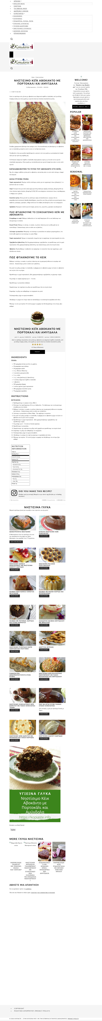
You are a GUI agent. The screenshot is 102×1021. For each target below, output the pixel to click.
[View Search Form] (11, 39)
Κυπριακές (18, 18)
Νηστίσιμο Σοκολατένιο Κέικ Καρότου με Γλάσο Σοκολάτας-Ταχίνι (22, 706)
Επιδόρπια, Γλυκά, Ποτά (23, 21)
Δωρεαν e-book (21, 11)
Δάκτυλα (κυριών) (46, 647)
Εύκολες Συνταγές (21, 23)
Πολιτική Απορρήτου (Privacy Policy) (32, 1011)
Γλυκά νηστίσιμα (39, 77)
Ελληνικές (18, 16)
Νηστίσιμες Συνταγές (22, 28)
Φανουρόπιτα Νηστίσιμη (19, 532)
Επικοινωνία (20, 33)
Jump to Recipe (16, 91)
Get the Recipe (16, 541)
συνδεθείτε (28, 889)
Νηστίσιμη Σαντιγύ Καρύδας (50, 736)
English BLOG (19, 3)
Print (37, 352)
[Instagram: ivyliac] (15, 493)
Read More (44, 535)
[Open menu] (11, 55)
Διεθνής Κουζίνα (21, 31)
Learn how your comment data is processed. (43, 892)
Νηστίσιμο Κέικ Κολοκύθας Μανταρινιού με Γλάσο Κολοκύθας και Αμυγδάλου (50, 675)
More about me (80, 106)
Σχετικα (17, 6)
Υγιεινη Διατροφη (21, 26)
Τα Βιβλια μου (20, 8)
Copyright (19, 1008)
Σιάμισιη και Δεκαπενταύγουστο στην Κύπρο (20, 675)
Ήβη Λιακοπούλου (32, 87)
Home (33, 77)
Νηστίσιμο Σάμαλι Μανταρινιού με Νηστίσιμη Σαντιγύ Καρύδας (20, 565)
